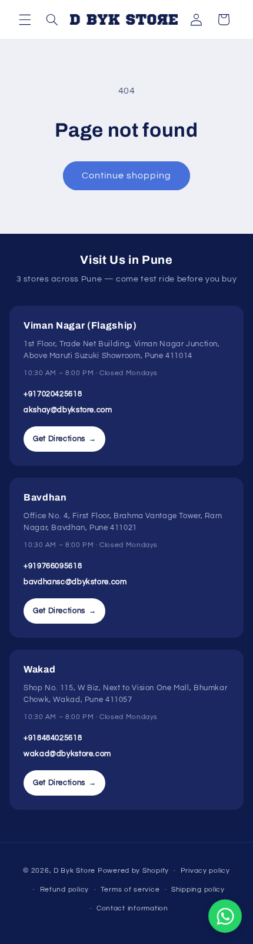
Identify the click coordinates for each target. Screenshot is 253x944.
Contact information (132, 908)
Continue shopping (127, 175)
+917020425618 (53, 394)
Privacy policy (205, 870)
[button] (24, 19)
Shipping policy (198, 889)
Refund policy (64, 889)
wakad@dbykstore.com (67, 754)
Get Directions (64, 439)
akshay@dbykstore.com (68, 410)
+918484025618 (53, 738)
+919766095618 (53, 566)
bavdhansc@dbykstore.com (75, 582)
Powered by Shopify (133, 870)
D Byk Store (76, 870)
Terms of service (130, 889)
